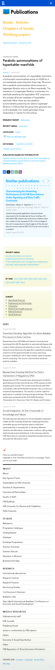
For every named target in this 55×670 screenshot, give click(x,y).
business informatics (14, 256)
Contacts (19, 659)
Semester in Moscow (12, 556)
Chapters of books (18, 28)
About (7, 468)
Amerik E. (6, 72)
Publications (24, 11)
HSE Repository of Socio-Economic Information (24, 649)
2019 (13, 282)
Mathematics (25, 120)
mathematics (42, 261)
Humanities (12, 306)
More (23, 282)
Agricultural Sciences (16, 300)
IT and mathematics (13, 261)
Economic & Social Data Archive (17, 639)
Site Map (6, 663)
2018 (17, 282)
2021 (45, 278)
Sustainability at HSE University (16, 482)
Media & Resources (14, 611)
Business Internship (11, 560)
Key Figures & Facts (11, 478)
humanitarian (28, 258)
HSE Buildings (8, 501)
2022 (40, 278)
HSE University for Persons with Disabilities (22, 506)
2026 (21, 278)
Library (6, 635)
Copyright (29, 659)
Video (5, 644)
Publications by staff (12, 616)
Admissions (7, 523)
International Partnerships (14, 492)
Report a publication (10, 43)
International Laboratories (14, 573)
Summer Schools (10, 551)
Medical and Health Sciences (20, 308)
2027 (16, 278)
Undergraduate (9, 532)
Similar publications (22, 180)
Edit (51, 667)
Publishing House (10, 625)
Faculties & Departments (14, 487)
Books (8, 22)
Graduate (7, 537)
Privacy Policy (39, 659)
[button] (6, 185)
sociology (10, 264)
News (6, 324)
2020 (8, 282)
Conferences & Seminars (14, 592)
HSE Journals (8, 621)
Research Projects (11, 582)
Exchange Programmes (13, 542)
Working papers (16, 34)
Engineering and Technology (19, 303)
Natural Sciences (15, 311)
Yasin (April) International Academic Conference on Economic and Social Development (26, 602)
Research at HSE (25, 43)
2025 (26, 278)
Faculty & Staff (9, 497)
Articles (22, 22)
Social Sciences (14, 314)
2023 (35, 278)
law (23, 261)
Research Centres (11, 578)
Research (8, 568)
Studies (7, 518)
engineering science (14, 258)
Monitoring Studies (11, 587)
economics (26, 256)
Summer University (11, 546)
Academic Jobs (9, 596)
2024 (30, 278)
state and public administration (26, 264)
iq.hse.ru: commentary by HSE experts (19, 630)
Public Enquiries (9, 510)
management (31, 261)
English (17, 132)
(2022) (26, 161)
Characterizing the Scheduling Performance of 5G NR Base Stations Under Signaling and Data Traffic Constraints (25, 196)
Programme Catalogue (13, 528)
